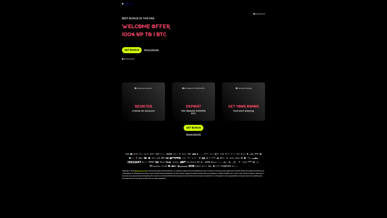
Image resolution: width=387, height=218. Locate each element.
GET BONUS (131, 50)
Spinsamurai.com (141, 170)
